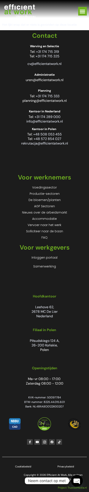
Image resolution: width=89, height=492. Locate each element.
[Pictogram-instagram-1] (44, 442)
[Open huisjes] (77, 481)
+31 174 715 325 (47, 56)
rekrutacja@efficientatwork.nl (44, 143)
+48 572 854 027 (47, 139)
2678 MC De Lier (45, 311)
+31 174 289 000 (47, 117)
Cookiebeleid (23, 466)
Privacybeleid (65, 466)
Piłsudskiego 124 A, (44, 340)
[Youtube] (37, 442)
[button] (82, 11)
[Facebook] (52, 442)
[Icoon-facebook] (30, 442)
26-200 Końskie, (45, 345)
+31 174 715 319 (47, 51)
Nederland (44, 316)
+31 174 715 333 (47, 96)
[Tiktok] (59, 442)
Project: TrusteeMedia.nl (72, 487)
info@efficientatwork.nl (44, 121)
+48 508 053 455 (47, 134)
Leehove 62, (44, 307)
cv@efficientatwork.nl (44, 63)
